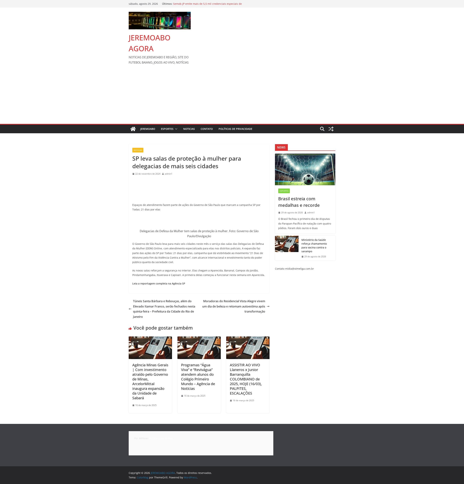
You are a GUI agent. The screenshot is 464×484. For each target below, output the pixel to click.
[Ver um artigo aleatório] (331, 129)
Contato (207, 129)
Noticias (189, 129)
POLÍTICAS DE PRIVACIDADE (235, 129)
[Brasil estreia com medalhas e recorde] (305, 169)
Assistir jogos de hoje (161, 438)
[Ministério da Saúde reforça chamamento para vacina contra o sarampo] (287, 248)
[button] (175, 128)
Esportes (167, 129)
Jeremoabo (147, 129)
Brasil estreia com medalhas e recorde (299, 202)
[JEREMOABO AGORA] (133, 129)
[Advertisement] (232, 96)
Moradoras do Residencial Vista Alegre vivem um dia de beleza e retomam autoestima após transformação (233, 306)
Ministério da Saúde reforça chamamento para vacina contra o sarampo (314, 245)
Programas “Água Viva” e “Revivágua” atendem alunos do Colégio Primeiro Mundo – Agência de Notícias (198, 377)
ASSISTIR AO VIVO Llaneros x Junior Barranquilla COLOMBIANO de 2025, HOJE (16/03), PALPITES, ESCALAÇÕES (246, 379)
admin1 (168, 173)
